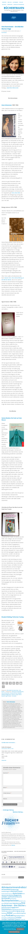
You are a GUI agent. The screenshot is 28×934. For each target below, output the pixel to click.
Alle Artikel (9, 690)
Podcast (21, 2)
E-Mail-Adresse (7, 793)
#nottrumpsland (5, 893)
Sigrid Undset (8, 696)
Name (5, 787)
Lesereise (15, 913)
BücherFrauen (14, 8)
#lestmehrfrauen (16, 891)
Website (5, 798)
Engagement (14, 907)
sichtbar (19, 918)
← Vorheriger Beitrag (8, 810)
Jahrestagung (16, 911)
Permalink (14, 696)
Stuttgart (4, 919)
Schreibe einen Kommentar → (9, 742)
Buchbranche (18, 897)
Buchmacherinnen (10, 900)
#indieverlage (15, 889)
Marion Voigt (15, 694)
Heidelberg (9, 911)
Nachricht (6, 773)
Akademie (10, 893)
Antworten (4, 760)
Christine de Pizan (13, 693)
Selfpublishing (11, 917)
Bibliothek (11, 895)
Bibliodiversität (5, 895)
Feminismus (6, 909)
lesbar (10, 913)
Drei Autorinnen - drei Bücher (13, 904)
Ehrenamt (7, 907)
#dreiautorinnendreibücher (18, 691)
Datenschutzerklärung (18, 4)
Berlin (23, 893)
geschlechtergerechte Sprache (18, 909)
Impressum (9, 4)
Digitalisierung (17, 903)
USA (24, 919)
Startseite (4, 2)
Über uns (9, 2)
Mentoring (20, 913)
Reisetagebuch (5, 917)
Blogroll (4, 4)
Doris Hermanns (11, 701)
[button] (3, 683)
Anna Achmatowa (7, 105)
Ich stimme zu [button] (20, 929)
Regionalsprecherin (19, 915)
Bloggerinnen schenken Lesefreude (12, 896)
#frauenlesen (6, 889)
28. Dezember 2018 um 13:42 (7, 748)
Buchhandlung (13, 898)
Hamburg (4, 911)
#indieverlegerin (6, 891)
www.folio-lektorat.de (12, 88)
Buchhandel (6, 898)
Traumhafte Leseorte (13, 919)
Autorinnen (15, 2)
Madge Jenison (8, 694)
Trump (21, 919)
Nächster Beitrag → (18, 812)
